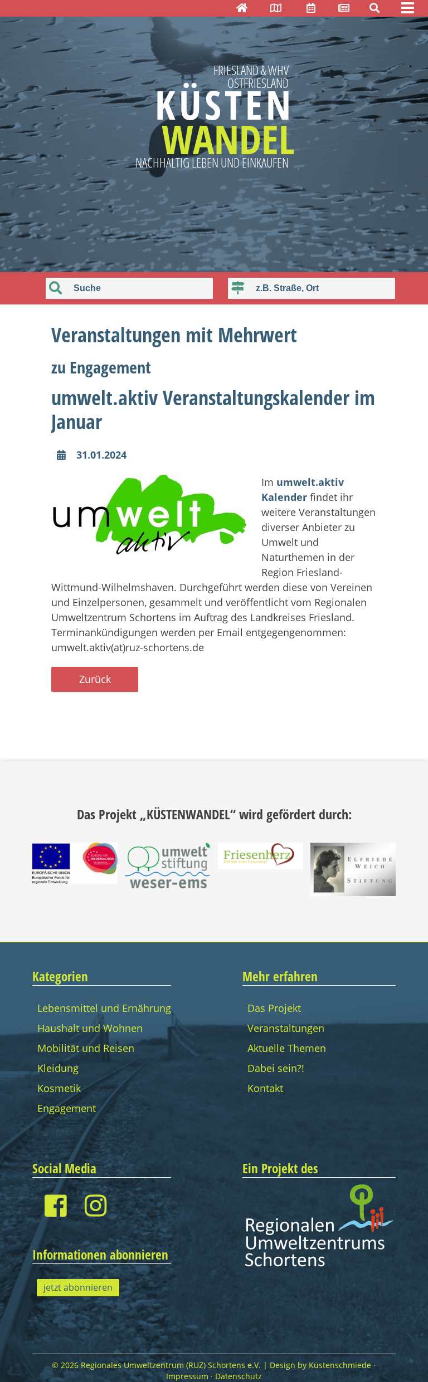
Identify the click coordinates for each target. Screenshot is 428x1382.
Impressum (187, 1376)
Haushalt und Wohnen (90, 1028)
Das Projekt (274, 1008)
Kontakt (265, 1088)
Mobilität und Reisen (85, 1048)
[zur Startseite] (241, 7)
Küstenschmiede (340, 1365)
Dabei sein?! (275, 1068)
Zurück (95, 679)
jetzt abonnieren (78, 1287)
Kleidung (58, 1068)
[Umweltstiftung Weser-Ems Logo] (167, 884)
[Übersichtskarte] (275, 7)
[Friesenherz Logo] (260, 865)
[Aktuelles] (343, 7)
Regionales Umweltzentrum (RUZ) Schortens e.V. (171, 1365)
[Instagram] (95, 1205)
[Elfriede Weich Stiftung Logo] (353, 892)
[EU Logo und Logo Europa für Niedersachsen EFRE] (75, 880)
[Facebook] (55, 1205)
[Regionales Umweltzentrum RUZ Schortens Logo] (319, 1265)
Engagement (66, 1108)
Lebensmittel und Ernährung (104, 1008)
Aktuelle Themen (286, 1048)
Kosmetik (59, 1088)
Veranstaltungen (285, 1028)
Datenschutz (238, 1376)
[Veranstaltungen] (311, 7)
